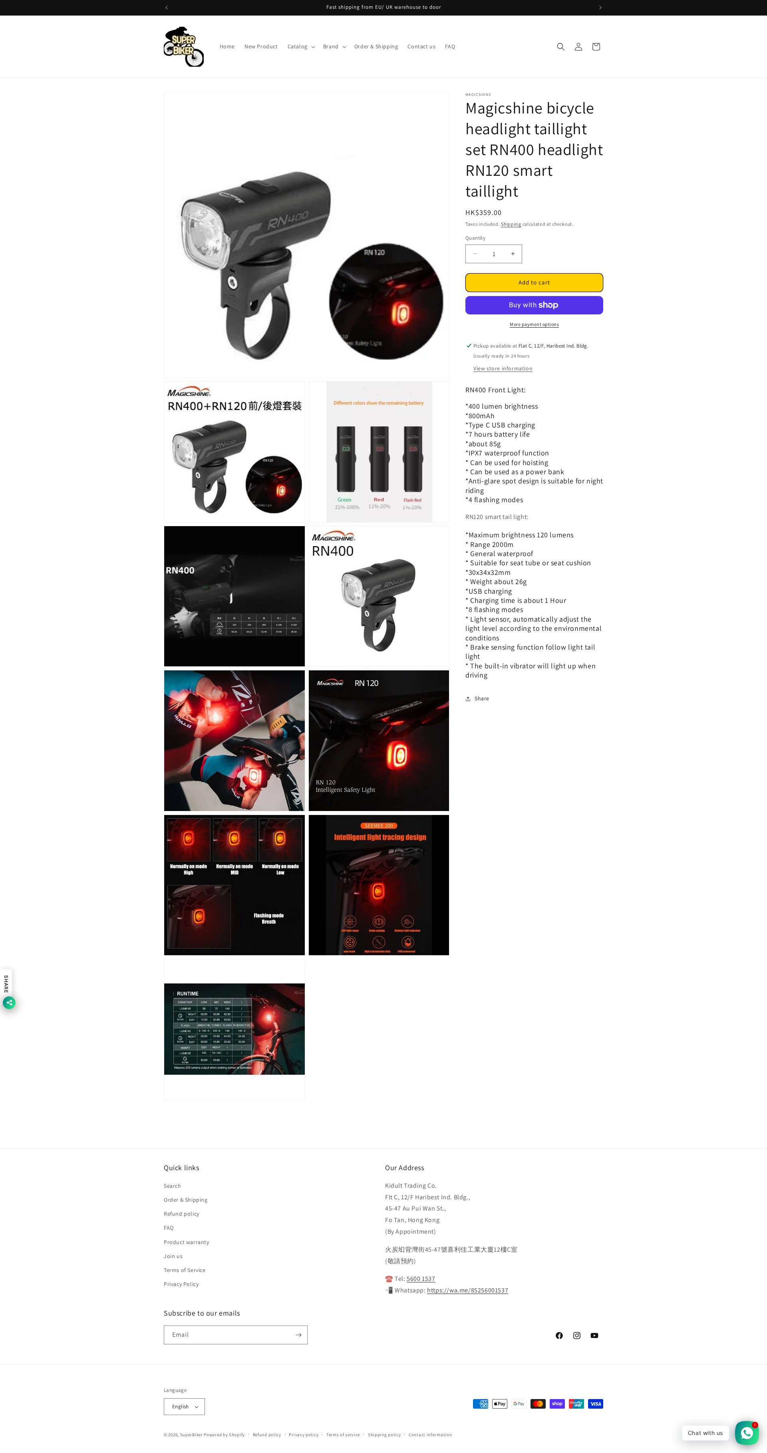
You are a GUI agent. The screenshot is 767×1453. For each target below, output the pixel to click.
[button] (300, 46)
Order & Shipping (186, 1199)
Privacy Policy (181, 1284)
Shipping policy (384, 1434)
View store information (503, 368)
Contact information (430, 1434)
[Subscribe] (298, 1335)
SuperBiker (191, 1434)
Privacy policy (303, 1434)
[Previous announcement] (166, 7)
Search (172, 1185)
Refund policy (181, 1213)
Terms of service (343, 1434)
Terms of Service (185, 1270)
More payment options (534, 324)
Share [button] (482, 698)
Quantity (475, 238)
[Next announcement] (600, 7)
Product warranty (186, 1242)
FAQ (169, 1227)
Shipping (511, 224)
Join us (173, 1256)
